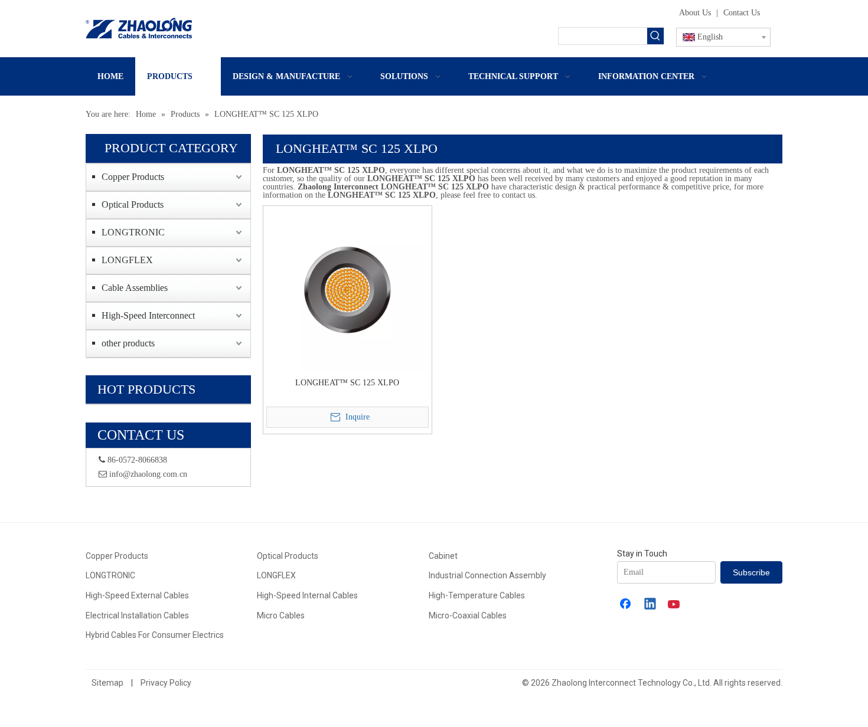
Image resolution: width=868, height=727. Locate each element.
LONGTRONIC (133, 232)
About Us (695, 12)
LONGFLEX (127, 260)
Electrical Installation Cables (137, 615)
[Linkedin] (650, 604)
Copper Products (133, 177)
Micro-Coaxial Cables (468, 615)
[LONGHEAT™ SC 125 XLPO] (347, 288)
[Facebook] (626, 604)
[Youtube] (674, 604)
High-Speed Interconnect (148, 315)
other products (128, 343)
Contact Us (741, 12)
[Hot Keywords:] (655, 36)
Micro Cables (281, 615)
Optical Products (133, 204)
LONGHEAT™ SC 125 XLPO (347, 382)
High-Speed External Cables (137, 595)
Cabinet (443, 556)
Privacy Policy (166, 682)
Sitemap (107, 682)
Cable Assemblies (135, 288)
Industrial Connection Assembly (487, 575)
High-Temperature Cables (477, 595)
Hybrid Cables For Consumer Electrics (155, 635)
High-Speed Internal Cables (307, 595)
